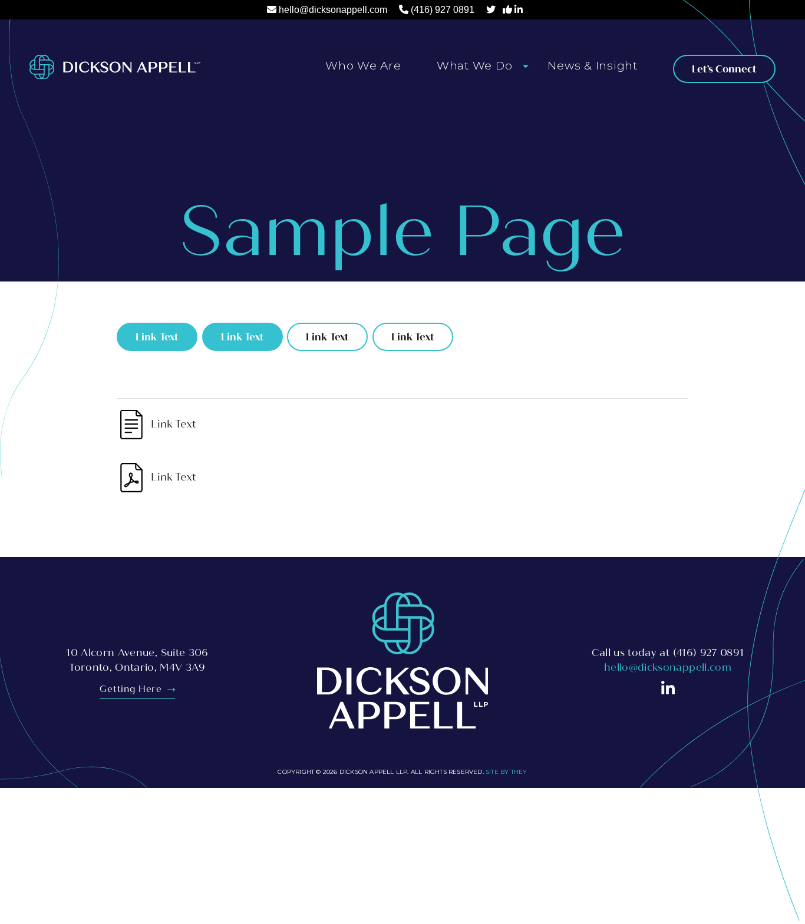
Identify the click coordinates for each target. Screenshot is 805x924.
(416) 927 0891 (442, 10)
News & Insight (592, 65)
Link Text (157, 337)
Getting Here (132, 689)
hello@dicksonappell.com (333, 10)
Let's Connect (724, 69)
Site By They (506, 772)
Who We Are (363, 65)
